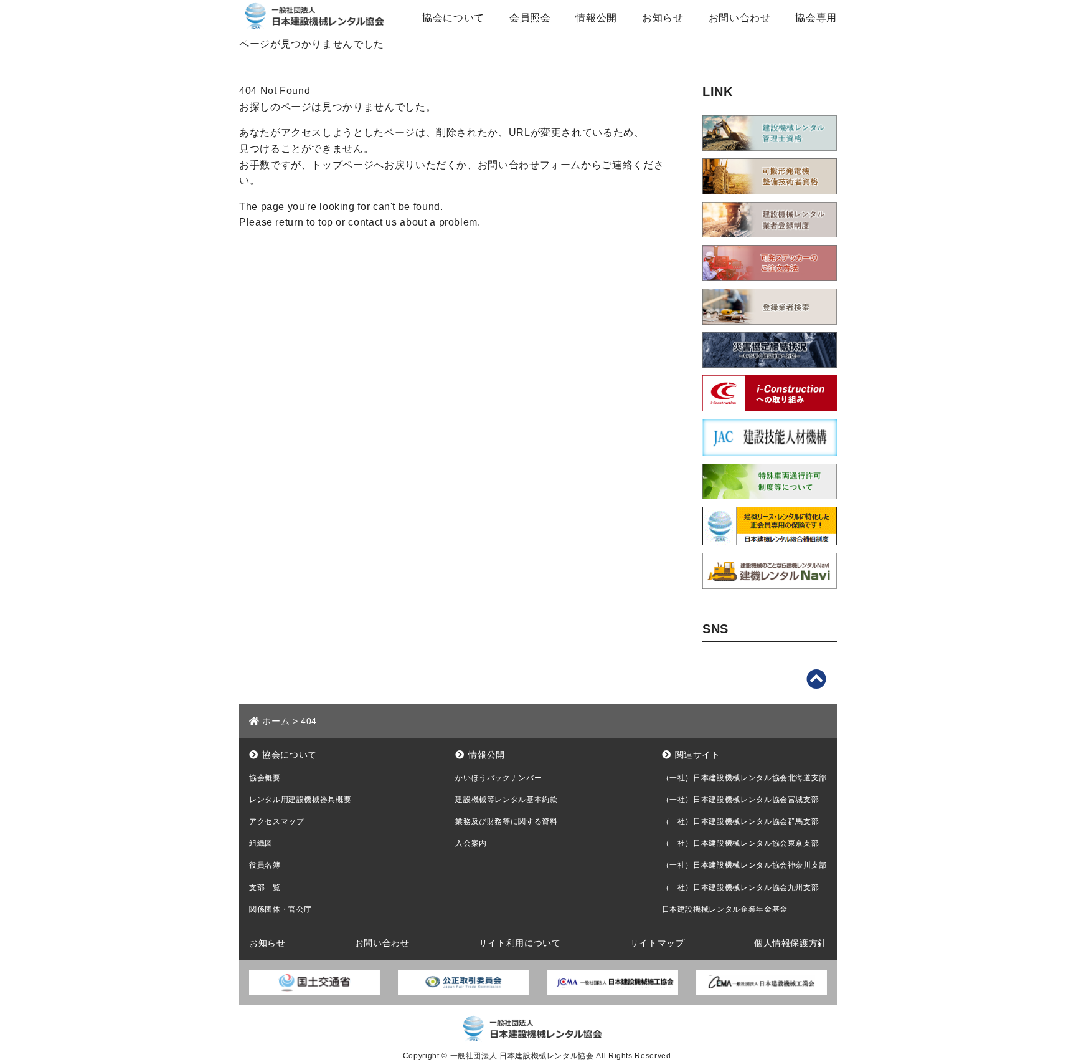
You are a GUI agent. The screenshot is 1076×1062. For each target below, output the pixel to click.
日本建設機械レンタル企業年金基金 (725, 909)
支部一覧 (265, 887)
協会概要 (265, 777)
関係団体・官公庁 (280, 909)
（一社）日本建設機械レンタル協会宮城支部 (740, 799)
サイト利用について (520, 943)
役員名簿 (265, 865)
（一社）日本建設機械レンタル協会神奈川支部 (744, 865)
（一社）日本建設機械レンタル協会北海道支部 (744, 777)
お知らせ (663, 17)
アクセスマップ (276, 821)
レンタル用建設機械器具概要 (300, 799)
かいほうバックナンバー (498, 777)
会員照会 (530, 17)
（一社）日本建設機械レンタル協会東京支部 (740, 843)
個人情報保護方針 (790, 943)
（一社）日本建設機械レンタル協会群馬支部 (740, 821)
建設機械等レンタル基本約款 (506, 799)
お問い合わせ (740, 17)
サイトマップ (657, 943)
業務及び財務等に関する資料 (506, 821)
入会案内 (471, 843)
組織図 (261, 843)
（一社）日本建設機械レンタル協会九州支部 (740, 887)
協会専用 (816, 17)
